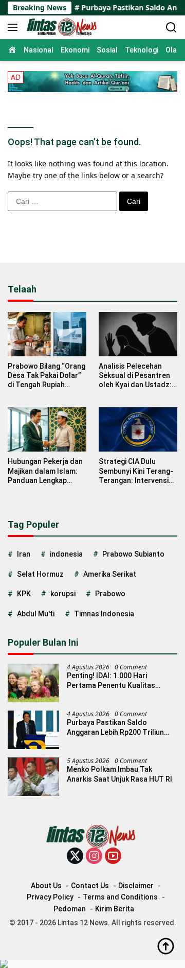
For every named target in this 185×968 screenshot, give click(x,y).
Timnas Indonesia (104, 614)
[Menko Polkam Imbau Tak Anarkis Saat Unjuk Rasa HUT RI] (33, 776)
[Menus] (15, 27)
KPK (24, 594)
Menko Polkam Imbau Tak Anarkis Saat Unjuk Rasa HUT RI (119, 774)
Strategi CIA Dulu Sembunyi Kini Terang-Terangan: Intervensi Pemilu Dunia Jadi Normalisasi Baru (136, 471)
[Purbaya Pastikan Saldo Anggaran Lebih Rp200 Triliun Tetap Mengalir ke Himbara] (33, 730)
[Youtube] (113, 857)
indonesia (66, 554)
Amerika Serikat (109, 574)
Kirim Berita (114, 909)
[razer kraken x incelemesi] (92, 964)
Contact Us (90, 885)
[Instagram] (94, 857)
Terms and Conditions (120, 897)
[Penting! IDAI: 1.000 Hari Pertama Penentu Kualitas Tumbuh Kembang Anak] (33, 683)
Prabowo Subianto (133, 554)
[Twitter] (75, 857)
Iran (23, 554)
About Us (46, 885)
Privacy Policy (50, 897)
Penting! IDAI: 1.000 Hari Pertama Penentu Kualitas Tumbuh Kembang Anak (111, 680)
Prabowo (110, 594)
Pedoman (69, 909)
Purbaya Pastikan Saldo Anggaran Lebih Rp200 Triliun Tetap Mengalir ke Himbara (115, 727)
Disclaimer (136, 885)
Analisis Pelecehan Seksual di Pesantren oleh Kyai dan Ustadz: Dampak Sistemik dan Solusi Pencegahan (135, 376)
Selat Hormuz (40, 574)
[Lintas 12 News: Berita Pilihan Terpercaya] (61, 27)
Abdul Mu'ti (35, 614)
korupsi (63, 594)
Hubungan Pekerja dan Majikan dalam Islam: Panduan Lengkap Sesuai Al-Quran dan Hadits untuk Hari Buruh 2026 (45, 471)
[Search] (171, 27)
